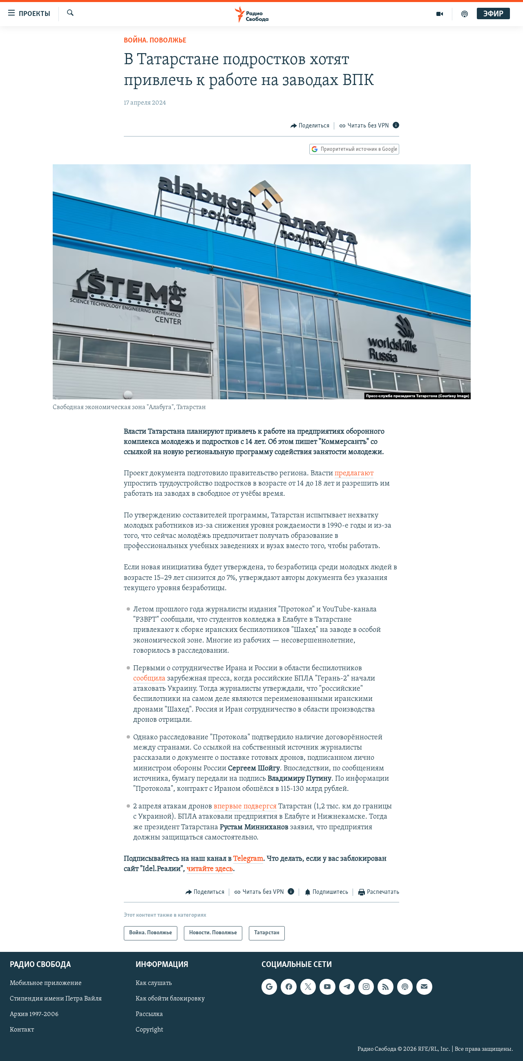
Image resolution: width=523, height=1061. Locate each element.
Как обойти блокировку (170, 999)
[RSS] (385, 986)
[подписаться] (424, 986)
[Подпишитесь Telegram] (347, 986)
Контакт (22, 1030)
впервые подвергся (245, 806)
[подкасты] (464, 14)
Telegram (248, 859)
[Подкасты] (405, 986)
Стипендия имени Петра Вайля (56, 999)
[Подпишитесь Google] (269, 986)
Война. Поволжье (155, 41)
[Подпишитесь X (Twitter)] (308, 986)
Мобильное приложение (46, 983)
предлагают (354, 473)
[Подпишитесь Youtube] (327, 986)
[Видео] (439, 14)
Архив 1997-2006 (34, 1014)
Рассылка (149, 1014)
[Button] (310, 126)
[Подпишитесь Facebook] (288, 986)
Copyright (149, 1030)
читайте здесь (210, 869)
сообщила (149, 679)
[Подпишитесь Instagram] (366, 986)
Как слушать (154, 983)
